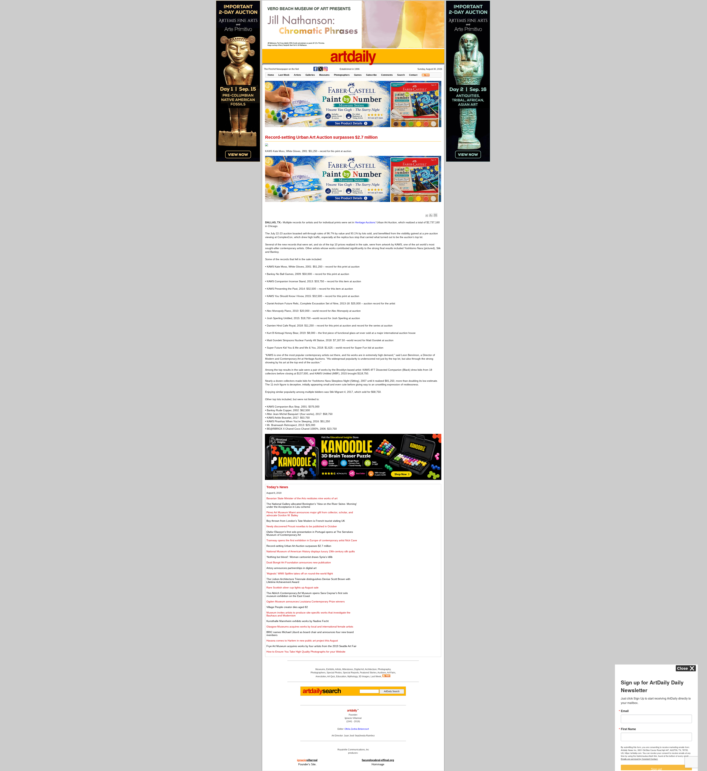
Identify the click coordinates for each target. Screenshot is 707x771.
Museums (324, 75)
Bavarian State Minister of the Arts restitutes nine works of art (301, 498)
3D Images (364, 676)
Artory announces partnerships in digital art (291, 568)
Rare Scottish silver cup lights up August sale (292, 587)
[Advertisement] (399, 511)
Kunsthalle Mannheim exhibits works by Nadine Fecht (297, 621)
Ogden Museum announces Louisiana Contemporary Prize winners (305, 601)
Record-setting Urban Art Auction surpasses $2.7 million (298, 545)
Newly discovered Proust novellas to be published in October (301, 526)
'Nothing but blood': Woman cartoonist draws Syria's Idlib (299, 556)
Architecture (371, 669)
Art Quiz (331, 676)
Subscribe (371, 75)
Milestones (347, 669)
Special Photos (334, 672)
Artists (297, 75)
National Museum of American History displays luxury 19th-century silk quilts (310, 551)
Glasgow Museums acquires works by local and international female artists (309, 626)
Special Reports (351, 672)
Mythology (352, 676)
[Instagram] (325, 70)
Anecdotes (321, 676)
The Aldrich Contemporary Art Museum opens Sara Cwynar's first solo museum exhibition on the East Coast (307, 594)
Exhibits (330, 669)
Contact (413, 75)
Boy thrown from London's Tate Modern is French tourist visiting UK (305, 520)
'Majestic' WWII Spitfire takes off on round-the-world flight (299, 573)
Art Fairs (391, 672)
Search (401, 75)
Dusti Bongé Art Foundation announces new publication (298, 562)
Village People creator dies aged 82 (287, 607)
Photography (384, 669)
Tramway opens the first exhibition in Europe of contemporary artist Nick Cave (311, 540)
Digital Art (359, 669)
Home (271, 75)
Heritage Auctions (365, 222)
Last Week (283, 75)
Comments (387, 75)
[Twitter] (320, 70)
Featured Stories (368, 672)
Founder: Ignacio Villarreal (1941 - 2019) (353, 718)
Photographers (342, 75)
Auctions (381, 672)
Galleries (310, 75)
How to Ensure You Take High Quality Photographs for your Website (305, 651)
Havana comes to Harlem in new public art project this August (302, 640)
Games (358, 75)
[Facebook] (315, 70)
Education (341, 676)
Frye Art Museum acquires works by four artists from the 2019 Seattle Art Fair (311, 646)
